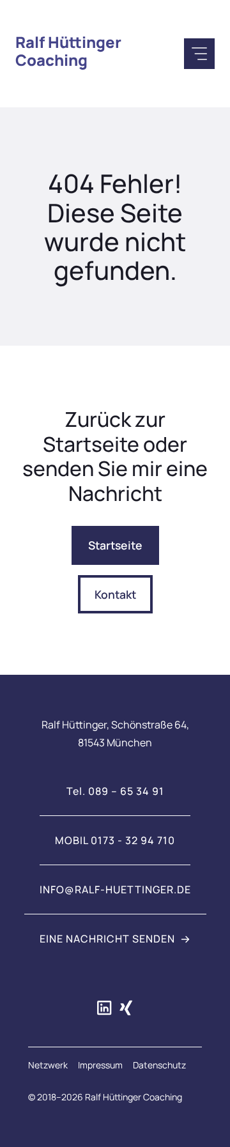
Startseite (115, 545)
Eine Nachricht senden (107, 939)
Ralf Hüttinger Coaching (68, 50)
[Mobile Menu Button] (199, 53)
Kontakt (115, 594)
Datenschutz (159, 1065)
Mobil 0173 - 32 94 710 (115, 840)
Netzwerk (48, 1065)
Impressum (100, 1065)
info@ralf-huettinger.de (115, 889)
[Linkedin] (104, 1007)
